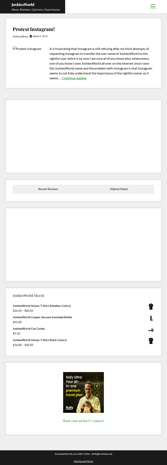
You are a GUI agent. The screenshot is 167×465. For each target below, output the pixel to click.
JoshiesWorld (23, 4)
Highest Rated (119, 189)
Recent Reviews (48, 189)
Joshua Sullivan (20, 36)
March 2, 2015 (40, 36)
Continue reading (74, 78)
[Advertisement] (83, 135)
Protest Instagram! (34, 29)
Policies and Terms (83, 461)
